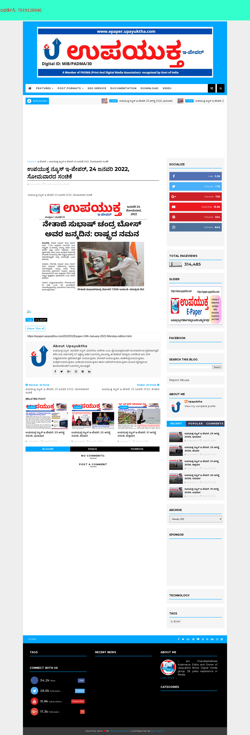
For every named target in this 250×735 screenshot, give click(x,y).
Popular (195, 423)
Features (43, 88)
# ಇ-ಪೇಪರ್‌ (40, 319)
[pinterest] (193, 639)
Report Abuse (179, 380)
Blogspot (157, 731)
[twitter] (183, 639)
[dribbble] (203, 639)
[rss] (207, 639)
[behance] (212, 639)
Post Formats (69, 88)
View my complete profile (200, 406)
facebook (137, 449)
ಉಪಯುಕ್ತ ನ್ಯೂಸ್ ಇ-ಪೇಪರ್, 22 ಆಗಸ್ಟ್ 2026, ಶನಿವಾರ (202, 100)
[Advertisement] (125, 131)
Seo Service (97, 88)
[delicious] (222, 639)
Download (150, 88)
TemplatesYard (120, 731)
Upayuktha (195, 401)
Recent (176, 423)
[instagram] (217, 639)
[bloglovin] (198, 639)
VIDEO (167, 88)
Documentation (123, 88)
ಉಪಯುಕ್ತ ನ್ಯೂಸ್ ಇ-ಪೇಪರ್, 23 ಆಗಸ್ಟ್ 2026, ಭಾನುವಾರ (127, 100)
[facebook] (178, 639)
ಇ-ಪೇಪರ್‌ (94, 101)
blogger (47, 449)
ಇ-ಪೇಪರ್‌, (65, 184)
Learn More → (169, 677)
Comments (215, 423)
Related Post (36, 398)
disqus (92, 449)
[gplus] (188, 639)
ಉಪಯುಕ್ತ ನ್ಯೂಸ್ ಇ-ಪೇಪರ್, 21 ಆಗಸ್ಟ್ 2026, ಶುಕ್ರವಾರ (137, 434)
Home (30, 161)
